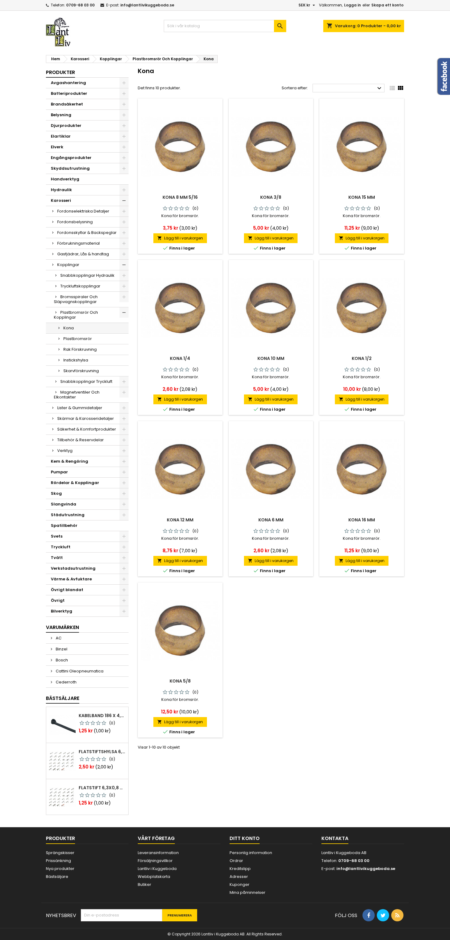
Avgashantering (68, 83)
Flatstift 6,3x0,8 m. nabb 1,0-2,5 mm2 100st (102, 787)
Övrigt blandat (67, 590)
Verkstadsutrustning (73, 568)
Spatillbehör (64, 525)
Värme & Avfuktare (71, 579)
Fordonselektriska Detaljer (83, 211)
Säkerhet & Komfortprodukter (86, 429)
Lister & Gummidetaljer (79, 408)
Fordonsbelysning (75, 222)
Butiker (144, 884)
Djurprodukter (66, 125)
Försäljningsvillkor (155, 861)
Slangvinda (63, 504)
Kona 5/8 (180, 681)
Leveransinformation (158, 853)
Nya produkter (60, 869)
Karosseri (61, 200)
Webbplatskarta (154, 876)
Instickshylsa (75, 360)
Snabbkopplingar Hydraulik (87, 275)
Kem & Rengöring (69, 461)
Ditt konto (245, 838)
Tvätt (57, 558)
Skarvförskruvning (81, 371)
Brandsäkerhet (67, 104)
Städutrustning (67, 515)
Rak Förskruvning (80, 349)
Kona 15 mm (361, 197)
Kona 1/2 (362, 358)
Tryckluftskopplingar (80, 286)
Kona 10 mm (270, 358)
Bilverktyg (61, 611)
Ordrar (236, 861)
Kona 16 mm (361, 520)
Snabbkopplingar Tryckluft (86, 381)
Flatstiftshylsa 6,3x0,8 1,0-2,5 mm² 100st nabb (102, 751)
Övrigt (58, 600)
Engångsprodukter (71, 158)
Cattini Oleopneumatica (79, 671)
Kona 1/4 (180, 358)
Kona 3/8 (270, 197)
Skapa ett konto (387, 5)
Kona (68, 328)
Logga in (352, 5)
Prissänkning (58, 861)
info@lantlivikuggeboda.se (147, 5)
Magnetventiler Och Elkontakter (76, 394)
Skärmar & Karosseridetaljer (85, 418)
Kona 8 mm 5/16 (180, 197)
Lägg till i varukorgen (180, 238)
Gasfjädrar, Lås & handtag (83, 254)
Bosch (61, 660)
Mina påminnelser (247, 892)
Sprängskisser (60, 853)
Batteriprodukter (69, 93)
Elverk (57, 147)
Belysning (61, 115)
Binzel (61, 649)
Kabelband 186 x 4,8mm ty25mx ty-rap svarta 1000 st (102, 715)
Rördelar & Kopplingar (75, 483)
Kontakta (334, 838)
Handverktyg (65, 179)
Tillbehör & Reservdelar (80, 440)
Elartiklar (61, 136)
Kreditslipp (240, 869)
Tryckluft (60, 547)
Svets (56, 536)
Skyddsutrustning (70, 168)
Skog (56, 493)
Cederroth (66, 682)
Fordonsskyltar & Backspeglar (87, 232)
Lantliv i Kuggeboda (157, 869)
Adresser (239, 876)
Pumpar (59, 472)
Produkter (60, 72)
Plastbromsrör (77, 339)
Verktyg (65, 450)
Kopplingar (68, 265)
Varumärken (62, 627)
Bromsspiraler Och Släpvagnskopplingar (76, 299)
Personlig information (251, 853)
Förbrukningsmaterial (78, 243)
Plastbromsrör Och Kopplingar (76, 314)
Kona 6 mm (270, 520)
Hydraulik (61, 190)
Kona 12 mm (180, 520)
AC (58, 638)
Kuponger (239, 884)
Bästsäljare (62, 698)
